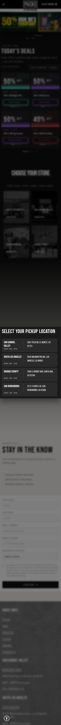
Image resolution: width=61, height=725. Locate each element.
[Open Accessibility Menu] (6, 718)
